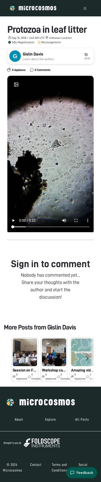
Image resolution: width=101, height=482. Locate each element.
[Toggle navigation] (85, 8)
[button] (24, 359)
